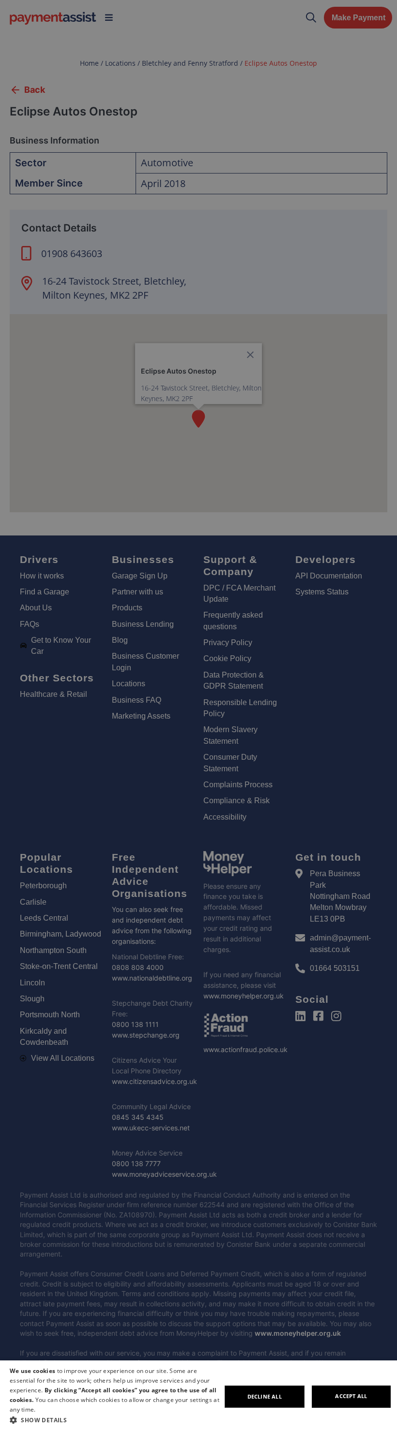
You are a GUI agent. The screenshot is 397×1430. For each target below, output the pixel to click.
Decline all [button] (264, 1396)
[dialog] (198, 1395)
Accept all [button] (351, 1396)
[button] (115, 1420)
